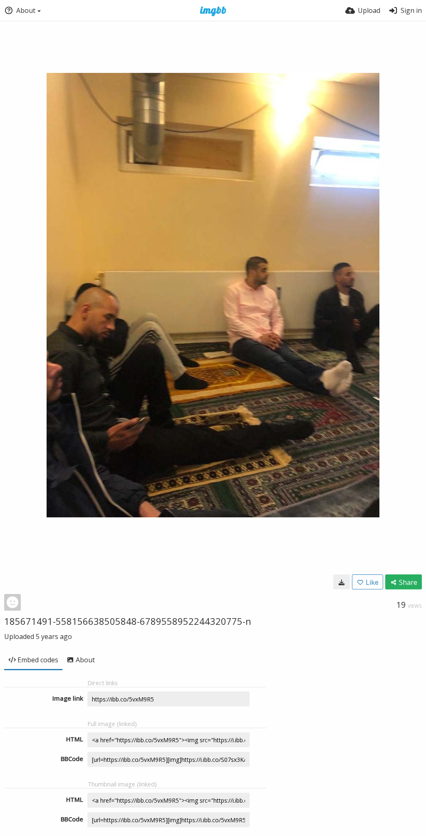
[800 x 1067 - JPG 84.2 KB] (341, 581)
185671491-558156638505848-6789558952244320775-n (127, 621)
